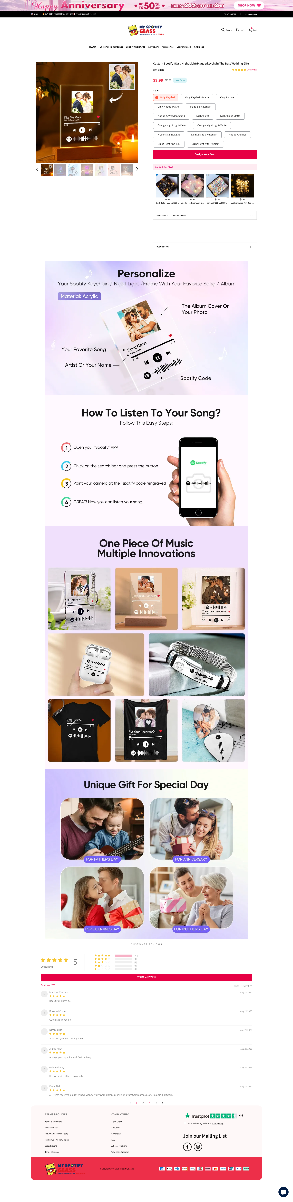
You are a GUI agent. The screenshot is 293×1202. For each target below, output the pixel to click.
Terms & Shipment (53, 1117)
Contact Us (116, 1129)
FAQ (113, 1135)
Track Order (116, 1117)
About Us (115, 1123)
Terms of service (52, 1147)
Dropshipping (51, 1141)
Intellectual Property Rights (57, 1135)
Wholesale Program (120, 1147)
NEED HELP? (253, 14)
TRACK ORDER (230, 14)
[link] (111, 46)
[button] (226, 29)
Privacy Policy (51, 1123)
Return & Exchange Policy (56, 1129)
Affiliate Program (119, 1141)
